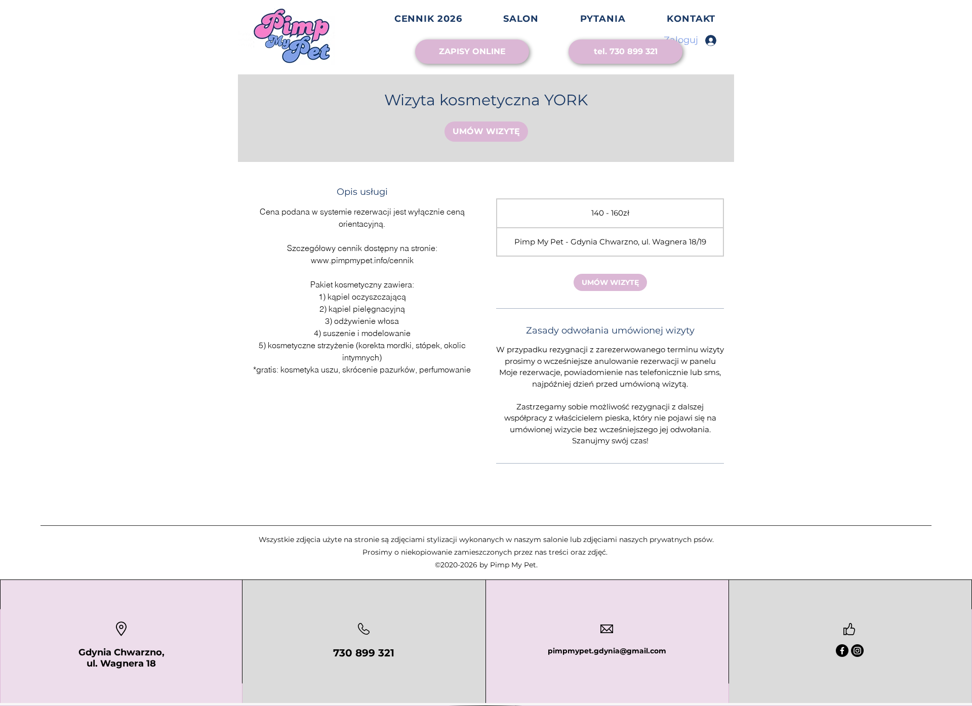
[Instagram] (857, 650)
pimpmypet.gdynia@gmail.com (607, 650)
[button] (520, 18)
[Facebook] (842, 650)
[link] (486, 131)
